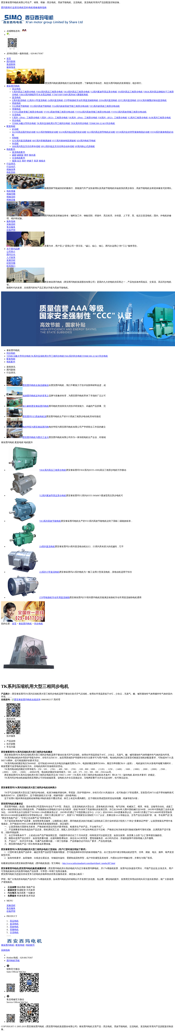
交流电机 (16, 115)
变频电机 (16, 109)
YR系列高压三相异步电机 (130, 92)
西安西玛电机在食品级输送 (36, 385)
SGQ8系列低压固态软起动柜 (72, 132)
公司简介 (11, 251)
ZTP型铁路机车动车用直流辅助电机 (81, 100)
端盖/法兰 (16, 161)
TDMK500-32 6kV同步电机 (102, 123)
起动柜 (15, 129)
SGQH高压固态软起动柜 (24, 132)
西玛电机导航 (13, 960)
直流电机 (16, 97)
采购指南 (5, 950)
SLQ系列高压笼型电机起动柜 (101, 132)
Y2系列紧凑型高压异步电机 (103, 92)
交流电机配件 (18, 158)
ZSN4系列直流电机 (108, 100)
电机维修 (33, 7)
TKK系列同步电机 (80, 123)
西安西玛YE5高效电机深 (34, 416)
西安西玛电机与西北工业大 (36, 437)
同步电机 (16, 120)
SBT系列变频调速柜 (42, 140)
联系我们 (11, 266)
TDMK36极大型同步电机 (24, 123)
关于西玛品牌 (13, 249)
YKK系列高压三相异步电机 (49, 92)
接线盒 (42, 161)
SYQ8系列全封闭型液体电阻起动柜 (133, 132)
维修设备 (11, 200)
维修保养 (11, 169)
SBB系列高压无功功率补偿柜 (26, 146)
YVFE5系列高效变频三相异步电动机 (129, 112)
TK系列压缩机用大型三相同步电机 (53, 123)
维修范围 (11, 194)
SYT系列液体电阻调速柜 (64, 140)
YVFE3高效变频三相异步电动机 (59, 112)
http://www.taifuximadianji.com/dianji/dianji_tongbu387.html (88, 863)
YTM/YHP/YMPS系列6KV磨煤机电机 (70, 94)
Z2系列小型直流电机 (37, 100)
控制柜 (15, 138)
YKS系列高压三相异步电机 (76, 92)
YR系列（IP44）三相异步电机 (82, 117)
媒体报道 (11, 67)
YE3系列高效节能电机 (40, 106)
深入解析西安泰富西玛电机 (36, 406)
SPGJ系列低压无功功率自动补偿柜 (57, 146)
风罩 (36, 161)
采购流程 (11, 224)
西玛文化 (11, 254)
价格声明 (11, 230)
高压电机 (16, 89)
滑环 (26, 155)
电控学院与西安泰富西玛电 (36, 427)
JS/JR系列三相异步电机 (159, 117)
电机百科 (23, 7)
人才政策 (11, 257)
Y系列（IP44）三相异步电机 (26, 117)
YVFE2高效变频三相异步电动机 (27, 112)
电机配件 (11, 149)
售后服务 (11, 227)
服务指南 (42, 7)
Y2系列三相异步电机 (138, 117)
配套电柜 (11, 126)
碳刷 (14, 155)
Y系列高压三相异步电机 (24, 92)
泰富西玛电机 (13, 86)
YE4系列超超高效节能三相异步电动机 (70, 106)
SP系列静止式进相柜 (85, 146)
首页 (9, 58)
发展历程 (11, 260)
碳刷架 (20, 155)
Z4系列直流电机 (55, 100)
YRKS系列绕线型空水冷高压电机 (35, 94)
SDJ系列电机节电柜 (86, 140)
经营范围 (11, 263)
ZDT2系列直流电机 (127, 100)
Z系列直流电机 (19, 100)
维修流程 (11, 197)
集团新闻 (11, 64)
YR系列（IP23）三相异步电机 (112, 117)
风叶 (24, 161)
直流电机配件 (18, 152)
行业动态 (11, 166)
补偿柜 (15, 143)
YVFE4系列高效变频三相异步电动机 (93, 112)
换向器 (32, 155)
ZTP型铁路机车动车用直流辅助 (54, 597)
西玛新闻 (5, 7)
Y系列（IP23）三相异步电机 (54, 117)
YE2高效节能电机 (20, 106)
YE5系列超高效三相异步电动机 (104, 106)
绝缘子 (30, 161)
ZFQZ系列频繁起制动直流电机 (152, 100)
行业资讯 (14, 7)
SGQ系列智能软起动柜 (47, 132)
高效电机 (16, 103)
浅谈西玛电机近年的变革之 (36, 395)
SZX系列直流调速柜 (22, 140)
